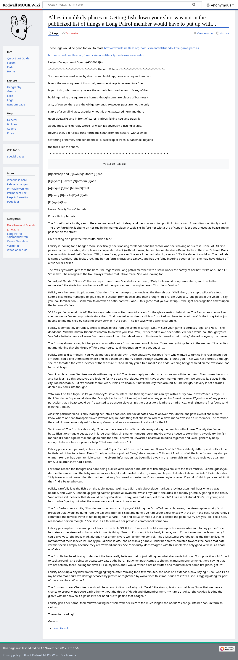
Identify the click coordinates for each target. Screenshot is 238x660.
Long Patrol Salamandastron (17, 235)
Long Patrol (60, 628)
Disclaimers (68, 655)
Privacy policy (12, 655)
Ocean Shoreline (17, 241)
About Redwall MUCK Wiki (40, 655)
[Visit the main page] (21, 27)
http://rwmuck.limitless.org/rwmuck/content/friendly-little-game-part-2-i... (152, 48)
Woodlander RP (17, 250)
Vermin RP (13, 245)
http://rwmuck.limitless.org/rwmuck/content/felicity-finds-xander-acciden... (97, 55)
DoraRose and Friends (21, 225)
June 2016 (13, 229)
